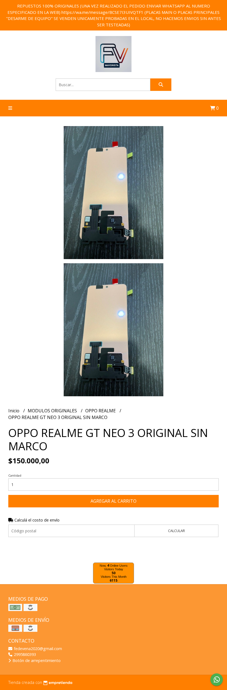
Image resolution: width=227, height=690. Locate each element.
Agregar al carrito (113, 501)
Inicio (14, 411)
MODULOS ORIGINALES (53, 411)
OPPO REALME (101, 411)
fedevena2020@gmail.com (37, 648)
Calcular (176, 530)
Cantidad (14, 475)
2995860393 (24, 654)
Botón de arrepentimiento (36, 660)
